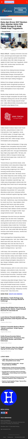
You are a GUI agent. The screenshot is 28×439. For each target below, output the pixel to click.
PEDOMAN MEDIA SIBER (20, 437)
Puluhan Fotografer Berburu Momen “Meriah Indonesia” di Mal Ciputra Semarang (12, 328)
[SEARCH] (26, 2)
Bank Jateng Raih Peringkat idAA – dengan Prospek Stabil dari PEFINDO (13, 364)
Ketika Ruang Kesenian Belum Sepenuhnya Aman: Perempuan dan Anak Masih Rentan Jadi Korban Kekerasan (12, 338)
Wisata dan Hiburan (15, 294)
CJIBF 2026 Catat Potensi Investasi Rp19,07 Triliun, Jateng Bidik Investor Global (13, 360)
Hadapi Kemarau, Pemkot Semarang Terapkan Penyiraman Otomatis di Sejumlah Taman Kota (13, 368)
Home (4, 437)
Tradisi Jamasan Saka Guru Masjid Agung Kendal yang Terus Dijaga (12, 348)
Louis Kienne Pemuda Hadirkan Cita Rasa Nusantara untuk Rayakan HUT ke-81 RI (14, 318)
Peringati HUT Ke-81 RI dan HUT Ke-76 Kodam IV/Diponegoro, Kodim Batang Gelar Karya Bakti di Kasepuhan (14, 373)
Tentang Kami (10, 437)
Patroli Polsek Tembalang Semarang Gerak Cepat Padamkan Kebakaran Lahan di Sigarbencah (14, 377)
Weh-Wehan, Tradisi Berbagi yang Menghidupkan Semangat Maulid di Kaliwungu (12, 299)
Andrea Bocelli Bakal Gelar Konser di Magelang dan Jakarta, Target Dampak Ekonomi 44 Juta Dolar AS (13, 309)
